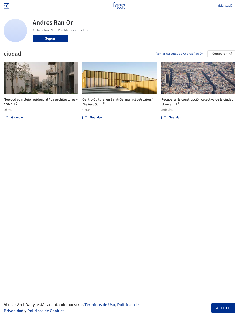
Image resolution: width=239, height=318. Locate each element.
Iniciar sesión (225, 5)
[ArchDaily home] (119, 5)
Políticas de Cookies (45, 311)
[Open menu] (6, 5)
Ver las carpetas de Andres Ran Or (179, 53)
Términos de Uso (99, 305)
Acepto (223, 308)
